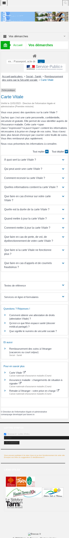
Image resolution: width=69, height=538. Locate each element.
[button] (34, 159)
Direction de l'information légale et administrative (25, 412)
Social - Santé (34, 76)
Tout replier (39, 151)
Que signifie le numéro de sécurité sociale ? (33, 331)
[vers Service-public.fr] (45, 68)
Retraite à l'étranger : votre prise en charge (32, 390)
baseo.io (30, 414)
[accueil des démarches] (34, 56)
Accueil (17, 45)
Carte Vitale (47, 79)
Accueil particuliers (12, 76)
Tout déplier (58, 151)
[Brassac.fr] (34, 19)
